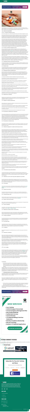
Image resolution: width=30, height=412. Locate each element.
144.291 (8, 208)
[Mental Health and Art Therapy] (9, 351)
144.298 (11, 208)
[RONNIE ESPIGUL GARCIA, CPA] (21, 351)
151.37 (12, 50)
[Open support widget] (28, 410)
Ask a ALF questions (5, 393)
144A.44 (15, 208)
